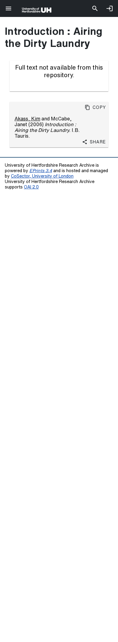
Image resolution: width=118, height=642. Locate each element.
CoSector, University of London (42, 176)
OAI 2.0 (31, 187)
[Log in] (109, 8)
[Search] (95, 8)
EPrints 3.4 (40, 170)
